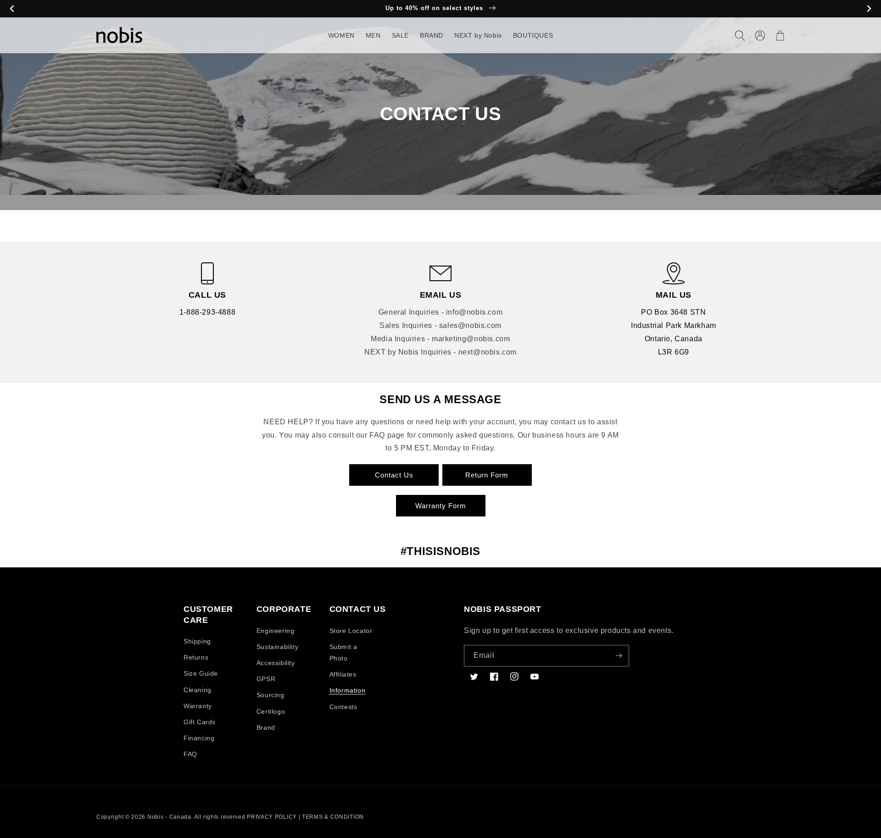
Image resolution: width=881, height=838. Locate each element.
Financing (199, 738)
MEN (373, 35)
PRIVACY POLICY (272, 817)
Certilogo (270, 711)
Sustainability (277, 646)
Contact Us (394, 475)
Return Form (486, 475)
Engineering (275, 630)
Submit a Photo (343, 652)
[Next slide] (869, 9)
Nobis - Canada (169, 817)
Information (347, 690)
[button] (740, 35)
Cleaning (198, 690)
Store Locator (351, 630)
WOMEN (341, 35)
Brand (265, 727)
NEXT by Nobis (478, 35)
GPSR (265, 679)
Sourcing (270, 695)
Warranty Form (440, 506)
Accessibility (275, 662)
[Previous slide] (12, 9)
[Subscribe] (618, 655)
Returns (196, 657)
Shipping (197, 641)
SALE (400, 35)
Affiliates (343, 674)
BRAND (431, 35)
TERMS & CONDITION (333, 817)
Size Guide (201, 673)
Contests (343, 706)
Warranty (198, 706)
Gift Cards (200, 722)
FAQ (190, 754)
